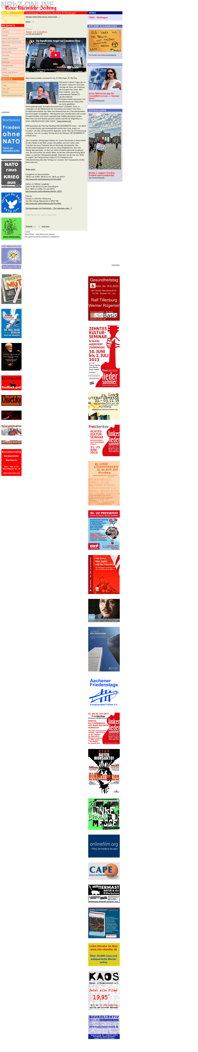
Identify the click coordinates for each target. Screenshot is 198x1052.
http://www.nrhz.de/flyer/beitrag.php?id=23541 (43, 203)
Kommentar (7, 52)
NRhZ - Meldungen (98, 17)
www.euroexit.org (64, 121)
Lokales (5, 32)
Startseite (29, 226)
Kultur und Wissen (10, 72)
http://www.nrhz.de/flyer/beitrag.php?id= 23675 (44, 191)
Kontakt (5, 92)
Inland (5, 35)
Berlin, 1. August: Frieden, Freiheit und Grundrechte (102, 174)
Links (4, 85)
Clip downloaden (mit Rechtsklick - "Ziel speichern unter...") (49, 208)
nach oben (45, 226)
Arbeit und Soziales (10, 38)
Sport (4, 69)
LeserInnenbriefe (9, 82)
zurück (28, 22)
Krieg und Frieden (10, 49)
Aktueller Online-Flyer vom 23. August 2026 (41, 17)
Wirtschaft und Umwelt (11, 42)
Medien (5, 59)
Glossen (5, 55)
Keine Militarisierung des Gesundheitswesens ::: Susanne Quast (104, 96)
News (4, 28)
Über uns (6, 89)
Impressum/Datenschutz (12, 95)
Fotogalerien (7, 65)
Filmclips (6, 62)
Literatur (5, 75)
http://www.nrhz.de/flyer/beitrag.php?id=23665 (43, 179)
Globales (6, 45)
